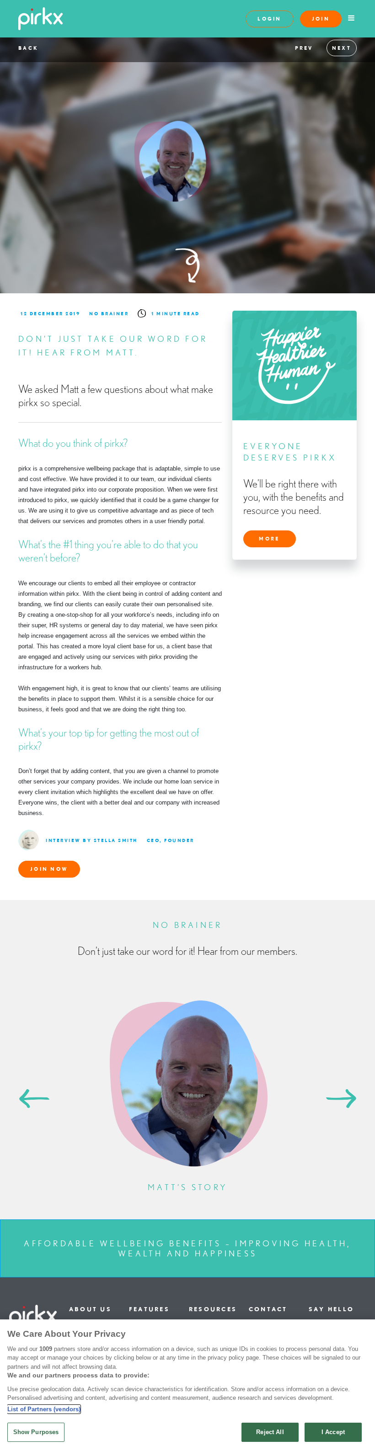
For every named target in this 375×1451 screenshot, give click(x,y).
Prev (304, 48)
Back (28, 48)
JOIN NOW (49, 869)
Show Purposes (36, 1432)
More (269, 538)
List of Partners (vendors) (43, 1409)
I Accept (333, 1432)
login (269, 19)
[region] (187, 1385)
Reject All (270, 1432)
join (321, 19)
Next (341, 48)
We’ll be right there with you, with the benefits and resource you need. (293, 496)
